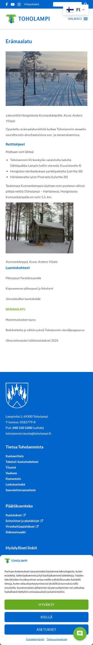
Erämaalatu (15, 309)
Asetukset (46, 629)
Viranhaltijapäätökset (20, 526)
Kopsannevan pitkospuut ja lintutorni (29, 288)
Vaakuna (11, 473)
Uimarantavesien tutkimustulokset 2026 (32, 340)
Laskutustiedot (15, 484)
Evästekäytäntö (35, 639)
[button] (75, 19)
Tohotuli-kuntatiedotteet (22, 462)
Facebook (7, 4)
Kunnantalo (13, 479)
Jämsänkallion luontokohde (23, 299)
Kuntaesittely (15, 456)
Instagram (20, 4)
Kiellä (47, 617)
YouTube (13, 4)
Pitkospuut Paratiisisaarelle (23, 278)
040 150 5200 (22, 428)
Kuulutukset (14, 515)
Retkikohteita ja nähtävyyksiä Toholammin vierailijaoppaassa (45, 330)
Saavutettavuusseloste (21, 490)
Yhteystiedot (31, 4)
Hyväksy (46, 604)
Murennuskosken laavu (21, 319)
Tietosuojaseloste (56, 639)
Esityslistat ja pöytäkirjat (22, 521)
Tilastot (11, 467)
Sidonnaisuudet (16, 532)
